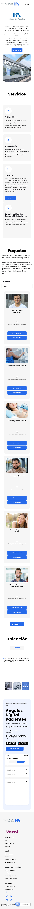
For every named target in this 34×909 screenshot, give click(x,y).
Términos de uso (9, 854)
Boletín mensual (9, 843)
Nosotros (7, 846)
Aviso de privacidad (10, 859)
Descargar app (14, 748)
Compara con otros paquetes (17, 324)
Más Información (17, 333)
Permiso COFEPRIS (10, 862)
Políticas (7, 857)
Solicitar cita (17, 338)
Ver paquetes (17, 50)
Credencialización (10, 870)
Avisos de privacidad (11, 878)
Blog (6, 840)
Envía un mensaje (10, 886)
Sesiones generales (10, 876)
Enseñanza (8, 873)
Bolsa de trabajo (9, 889)
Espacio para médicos (13, 867)
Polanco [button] (17, 648)
